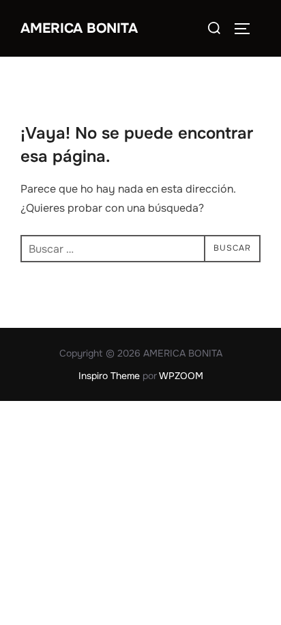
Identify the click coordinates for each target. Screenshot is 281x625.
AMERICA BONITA (79, 28)
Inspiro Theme (109, 376)
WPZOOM (181, 376)
